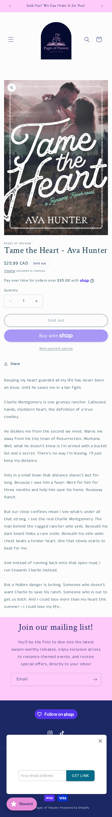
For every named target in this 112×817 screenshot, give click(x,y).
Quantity (11, 290)
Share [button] (15, 364)
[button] (11, 39)
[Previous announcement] (10, 6)
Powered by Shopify (74, 808)
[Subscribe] (95, 679)
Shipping (9, 271)
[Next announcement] (102, 6)
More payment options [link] (56, 348)
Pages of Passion (47, 808)
